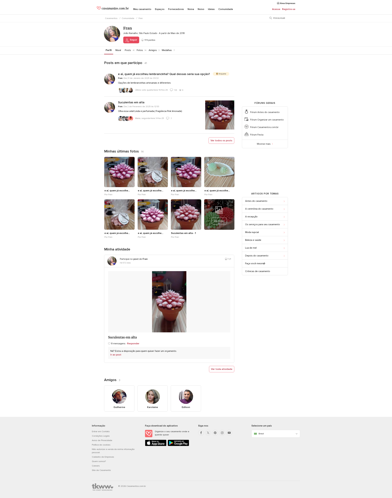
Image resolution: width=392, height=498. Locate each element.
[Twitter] (208, 433)
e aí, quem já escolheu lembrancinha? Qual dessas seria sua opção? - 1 (117, 190)
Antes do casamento (256, 201)
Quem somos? (99, 461)
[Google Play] (178, 445)
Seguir (133, 39)
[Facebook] (201, 433)
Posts (128, 50)
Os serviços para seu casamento (262, 224)
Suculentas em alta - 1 (183, 233)
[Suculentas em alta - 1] (186, 214)
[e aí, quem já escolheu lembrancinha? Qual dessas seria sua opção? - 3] (219, 172)
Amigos (153, 50)
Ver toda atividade (221, 369)
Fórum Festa (256, 134)
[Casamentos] (113, 9)
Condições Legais (101, 436)
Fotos (140, 50)
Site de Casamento (101, 470)
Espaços (159, 9)
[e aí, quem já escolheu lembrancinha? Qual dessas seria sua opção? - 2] (186, 172)
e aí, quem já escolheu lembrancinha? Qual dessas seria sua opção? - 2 (184, 190)
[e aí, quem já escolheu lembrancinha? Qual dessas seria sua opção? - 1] (119, 172)
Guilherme (119, 407)
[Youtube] (229, 433)
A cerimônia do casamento (259, 208)
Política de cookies (101, 445)
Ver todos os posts (221, 140)
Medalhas (167, 50)
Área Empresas (287, 3)
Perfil (109, 50)
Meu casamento (142, 9)
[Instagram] (222, 433)
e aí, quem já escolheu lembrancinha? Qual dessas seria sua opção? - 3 (217, 190)
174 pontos (149, 40)
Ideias (211, 9)
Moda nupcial (252, 232)
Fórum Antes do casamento (265, 112)
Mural (118, 50)
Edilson (186, 407)
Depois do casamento (256, 255)
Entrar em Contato (101, 431)
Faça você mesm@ (255, 263)
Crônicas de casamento (257, 271)
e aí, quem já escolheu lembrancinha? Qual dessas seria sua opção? (164, 74)
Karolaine (152, 407)
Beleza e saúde (253, 240)
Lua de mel (251, 247)
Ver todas (219, 221)
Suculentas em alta (131, 102)
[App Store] (155, 445)
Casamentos (111, 18)
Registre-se (288, 9)
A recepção (251, 216)
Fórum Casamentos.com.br (264, 127)
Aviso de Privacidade (102, 440)
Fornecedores (176, 9)
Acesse (276, 9)
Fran (120, 78)
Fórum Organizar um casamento (267, 119)
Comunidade (225, 9)
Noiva (191, 9)
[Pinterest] (215, 433)
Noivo (201, 9)
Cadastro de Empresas (103, 457)
